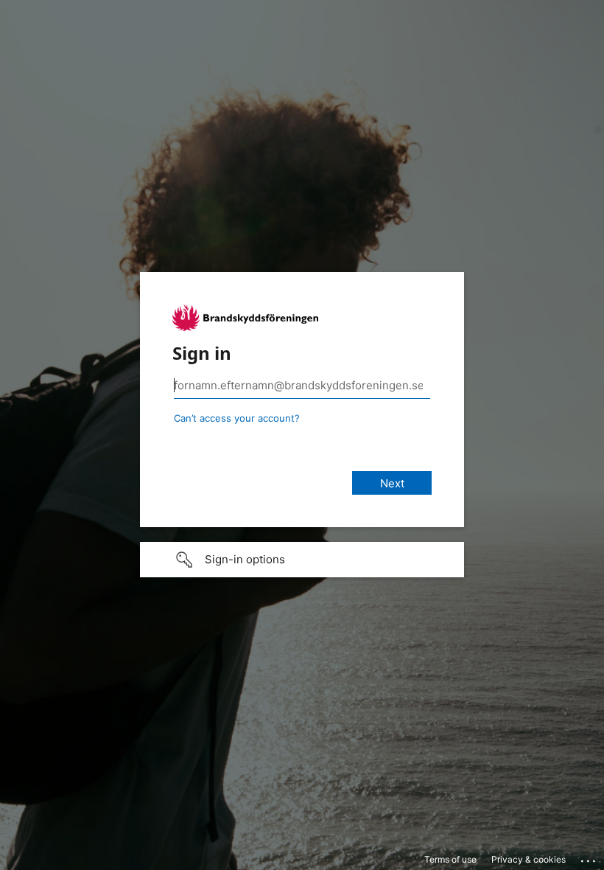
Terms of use (450, 859)
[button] (302, 559)
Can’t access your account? (237, 418)
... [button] (589, 857)
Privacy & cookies (528, 859)
